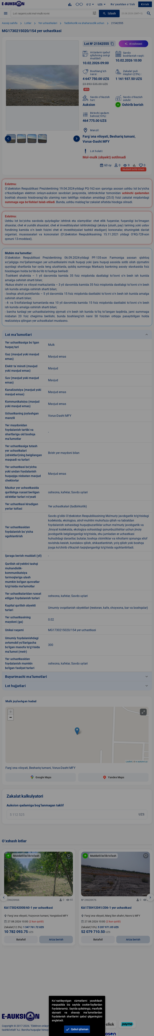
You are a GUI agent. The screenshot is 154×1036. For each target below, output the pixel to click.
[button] (77, 1029)
